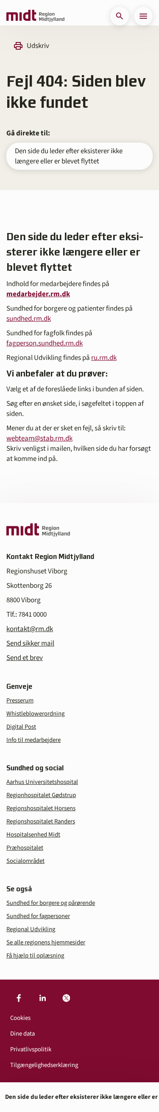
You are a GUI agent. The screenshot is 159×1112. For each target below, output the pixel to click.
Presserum (19, 700)
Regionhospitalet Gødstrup (41, 795)
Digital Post (21, 726)
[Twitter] (66, 998)
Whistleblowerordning (35, 713)
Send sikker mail (30, 643)
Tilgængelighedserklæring (44, 1065)
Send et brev (24, 658)
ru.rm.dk (104, 358)
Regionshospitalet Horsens (40, 808)
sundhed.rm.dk (28, 319)
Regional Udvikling (30, 929)
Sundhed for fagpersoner (38, 916)
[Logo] (35, 16)
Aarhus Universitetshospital (42, 782)
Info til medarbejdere (33, 740)
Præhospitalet (24, 847)
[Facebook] (18, 998)
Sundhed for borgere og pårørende (50, 903)
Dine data (22, 1033)
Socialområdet (25, 860)
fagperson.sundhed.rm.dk (44, 343)
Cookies (20, 1018)
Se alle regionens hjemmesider (45, 942)
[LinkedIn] (42, 998)
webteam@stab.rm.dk (39, 438)
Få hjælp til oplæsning (35, 955)
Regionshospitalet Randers (40, 821)
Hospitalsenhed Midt (33, 834)
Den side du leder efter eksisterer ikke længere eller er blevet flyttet (69, 156)
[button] (119, 16)
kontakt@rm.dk (29, 629)
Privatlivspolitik (30, 1049)
